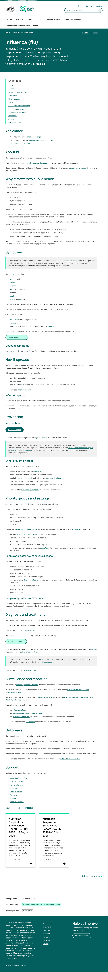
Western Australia (17, 802)
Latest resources (14, 122)
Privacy (46, 944)
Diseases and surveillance (49, 20)
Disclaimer (47, 930)
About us (80, 6)
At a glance (12, 85)
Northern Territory (17, 785)
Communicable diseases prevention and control (41, 904)
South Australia (16, 791)
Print (86, 32)
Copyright (47, 927)
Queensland (14, 788)
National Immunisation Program (41, 140)
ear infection (15, 319)
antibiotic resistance (47, 662)
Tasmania (13, 795)
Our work (19, 20)
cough (12, 282)
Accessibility (48, 923)
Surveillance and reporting (18, 112)
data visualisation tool (21, 717)
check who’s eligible (34, 137)
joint (20, 299)
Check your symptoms (16, 337)
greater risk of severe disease (26, 529)
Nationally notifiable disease (20, 143)
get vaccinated (41, 437)
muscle (12, 299)
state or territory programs (20, 450)
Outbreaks (31, 20)
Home (9, 20)
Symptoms (12, 95)
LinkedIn (46, 940)
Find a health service (16, 641)
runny (12, 289)
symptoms (17, 274)
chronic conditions (30, 580)
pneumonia (14, 323)
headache (14, 296)
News (35, 26)
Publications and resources (18, 26)
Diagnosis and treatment (18, 109)
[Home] (19, 9)
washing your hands (24, 478)
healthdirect (71, 260)
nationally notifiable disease (27, 685)
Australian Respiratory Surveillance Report (29, 713)
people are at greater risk (79, 168)
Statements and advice (73, 20)
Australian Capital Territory (20, 778)
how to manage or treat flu (29, 670)
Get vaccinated (14, 430)
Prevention (12, 102)
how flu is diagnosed (26, 630)
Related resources (91, 876)
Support (11, 119)
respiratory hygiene (53, 478)
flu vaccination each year (26, 534)
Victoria (13, 798)
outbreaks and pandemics (70, 759)
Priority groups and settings (19, 106)
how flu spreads (25, 390)
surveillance (30, 722)
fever (12, 279)
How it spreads (14, 99)
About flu (12, 89)
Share (95, 32)
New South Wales (16, 781)
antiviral (93, 649)
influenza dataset (19, 710)
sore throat (14, 286)
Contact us (97, 6)
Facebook (47, 933)
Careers (89, 6)
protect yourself (75, 529)
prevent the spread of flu (29, 490)
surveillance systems (44, 697)
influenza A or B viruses (38, 163)
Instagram (47, 937)
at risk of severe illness (29, 652)
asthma (51, 326)
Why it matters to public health (20, 92)
